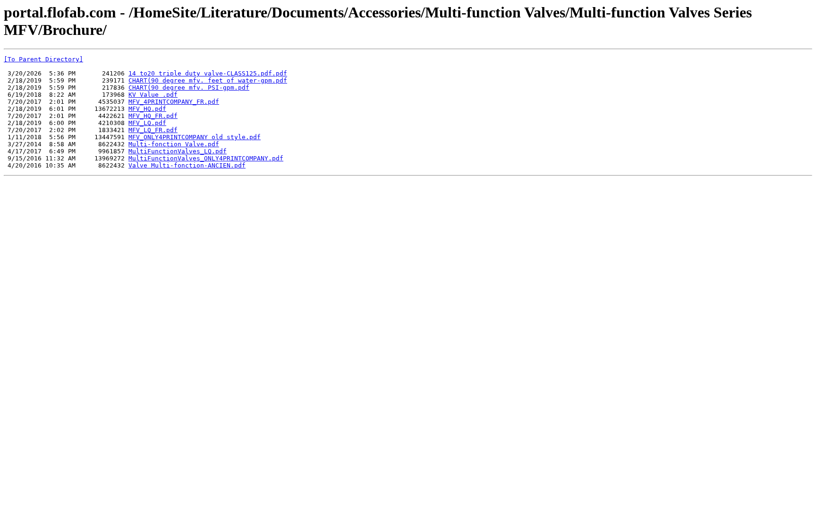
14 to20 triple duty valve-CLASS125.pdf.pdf (207, 73)
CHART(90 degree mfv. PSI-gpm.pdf (188, 87)
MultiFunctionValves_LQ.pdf (177, 151)
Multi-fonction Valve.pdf (173, 144)
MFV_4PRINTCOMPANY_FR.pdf (173, 101)
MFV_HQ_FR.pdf (153, 115)
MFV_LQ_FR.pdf (153, 130)
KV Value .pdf (153, 94)
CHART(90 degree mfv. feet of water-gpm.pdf (207, 80)
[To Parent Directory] (43, 59)
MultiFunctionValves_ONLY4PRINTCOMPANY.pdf (205, 158)
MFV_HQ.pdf (147, 108)
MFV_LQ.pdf (147, 122)
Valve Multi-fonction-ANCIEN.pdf (187, 165)
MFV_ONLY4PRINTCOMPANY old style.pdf (194, 137)
